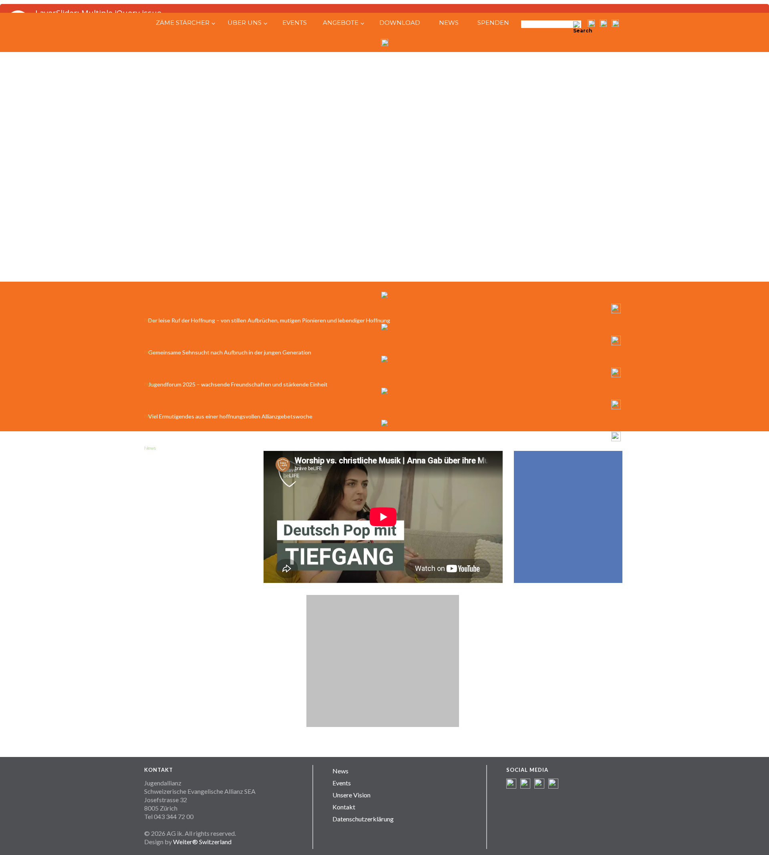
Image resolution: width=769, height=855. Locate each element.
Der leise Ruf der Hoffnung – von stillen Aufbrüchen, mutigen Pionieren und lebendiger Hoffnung (269, 320)
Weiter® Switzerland (202, 841)
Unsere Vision (351, 795)
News (340, 771)
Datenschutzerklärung (363, 819)
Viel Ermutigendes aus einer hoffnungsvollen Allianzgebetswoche (230, 416)
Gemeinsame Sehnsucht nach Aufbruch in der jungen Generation (229, 352)
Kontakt (343, 807)
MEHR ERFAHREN (198, 522)
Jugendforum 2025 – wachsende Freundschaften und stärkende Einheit (238, 384)
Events (341, 783)
